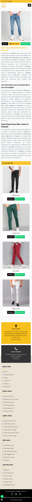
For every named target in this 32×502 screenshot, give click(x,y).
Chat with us (26, 43)
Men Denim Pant (8, 411)
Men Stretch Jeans (9, 405)
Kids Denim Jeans (9, 445)
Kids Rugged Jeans (9, 454)
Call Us (5, 43)
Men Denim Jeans (9, 396)
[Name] (29, 5)
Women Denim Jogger (10, 429)
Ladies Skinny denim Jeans (11, 432)
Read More (11, 199)
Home (5, 371)
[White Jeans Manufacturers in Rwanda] (16, 293)
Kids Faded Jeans (9, 448)
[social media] (12, 494)
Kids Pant (6, 460)
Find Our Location (16, 339)
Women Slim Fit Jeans (10, 435)
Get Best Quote (15, 43)
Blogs (5, 377)
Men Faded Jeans (9, 408)
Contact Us (16, 358)
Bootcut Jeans (8, 476)
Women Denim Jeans (10, 420)
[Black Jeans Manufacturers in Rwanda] (16, 179)
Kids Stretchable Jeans (10, 451)
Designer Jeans (8, 479)
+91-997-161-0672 (7, 1)
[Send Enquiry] (16, 26)
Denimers (12, 491)
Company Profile (8, 374)
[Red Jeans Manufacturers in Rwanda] (16, 255)
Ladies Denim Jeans (9, 423)
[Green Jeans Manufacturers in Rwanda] (16, 217)
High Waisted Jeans (9, 485)
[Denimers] (4, 5)
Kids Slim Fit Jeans (9, 457)
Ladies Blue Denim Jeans (11, 426)
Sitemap (6, 383)
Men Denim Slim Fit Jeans (11, 399)
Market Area (7, 386)
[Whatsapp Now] (2, 496)
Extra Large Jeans (9, 473)
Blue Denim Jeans (9, 402)
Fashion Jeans (8, 482)
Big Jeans (6, 470)
